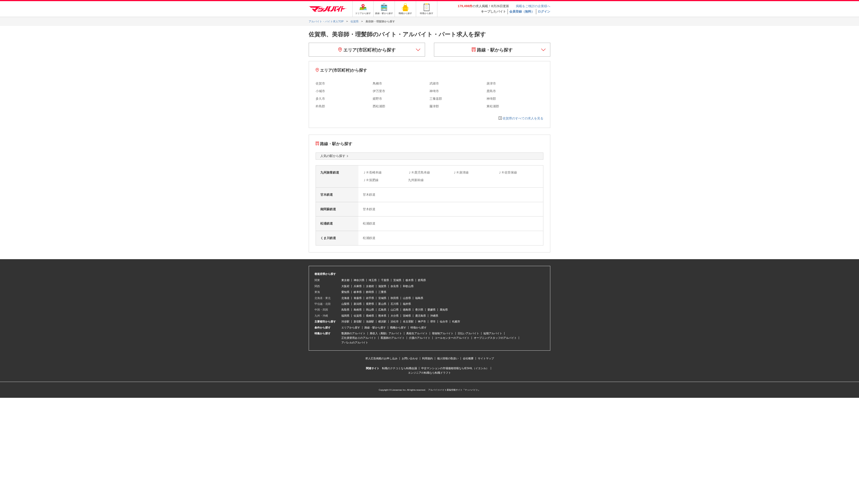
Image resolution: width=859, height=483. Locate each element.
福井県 (407, 303)
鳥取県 (345, 309)
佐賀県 (358, 315)
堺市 (433, 321)
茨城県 (397, 280)
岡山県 (370, 309)
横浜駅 (382, 321)
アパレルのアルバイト (354, 342)
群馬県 (422, 280)
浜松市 (395, 321)
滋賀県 (382, 286)
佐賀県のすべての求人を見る (523, 118)
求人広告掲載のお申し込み (381, 358)
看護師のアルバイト (393, 337)
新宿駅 (358, 321)
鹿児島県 (420, 315)
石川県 (395, 303)
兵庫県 (358, 286)
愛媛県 (431, 309)
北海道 (345, 298)
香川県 (419, 309)
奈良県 (395, 286)
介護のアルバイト (419, 337)
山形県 (407, 298)
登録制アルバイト (442, 333)
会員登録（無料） (521, 11)
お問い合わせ (410, 358)
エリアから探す (350, 327)
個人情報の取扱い (448, 358)
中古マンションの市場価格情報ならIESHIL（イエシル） (455, 368)
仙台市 (444, 321)
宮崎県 (407, 315)
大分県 (395, 315)
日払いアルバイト (468, 333)
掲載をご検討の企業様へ (533, 6)
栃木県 (410, 280)
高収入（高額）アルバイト (386, 333)
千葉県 (385, 280)
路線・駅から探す (494, 49)
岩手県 (370, 298)
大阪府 (345, 286)
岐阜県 (358, 292)
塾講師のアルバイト (353, 333)
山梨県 (345, 303)
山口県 (395, 309)
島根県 (358, 309)
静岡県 (370, 292)
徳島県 (407, 309)
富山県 (382, 303)
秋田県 (395, 298)
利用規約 (427, 358)
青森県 (358, 298)
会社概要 (468, 358)
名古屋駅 (408, 321)
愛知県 (345, 292)
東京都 (345, 280)
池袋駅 (370, 321)
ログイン (544, 11)
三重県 (382, 292)
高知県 (444, 309)
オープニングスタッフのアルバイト (495, 337)
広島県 (382, 309)
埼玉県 (373, 280)
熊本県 (382, 315)
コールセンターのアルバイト (452, 337)
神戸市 (422, 321)
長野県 (370, 303)
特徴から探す (418, 327)
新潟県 (358, 303)
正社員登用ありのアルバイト (358, 337)
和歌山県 (408, 286)
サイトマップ (486, 358)
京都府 (370, 286)
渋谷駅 (345, 321)
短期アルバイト (492, 333)
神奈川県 (359, 280)
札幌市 (456, 321)
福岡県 (345, 315)
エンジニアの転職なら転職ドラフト (429, 372)
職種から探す (398, 327)
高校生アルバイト (417, 333)
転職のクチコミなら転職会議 (399, 368)
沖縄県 (434, 315)
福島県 (419, 298)
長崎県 (370, 315)
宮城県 (382, 298)
